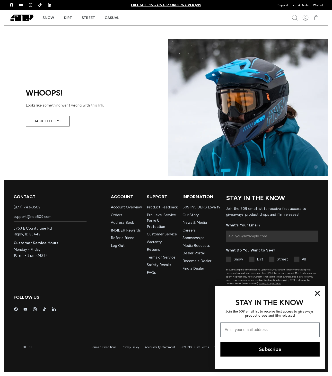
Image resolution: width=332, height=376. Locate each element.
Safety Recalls (159, 265)
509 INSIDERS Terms (195, 347)
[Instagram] (30, 4)
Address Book (122, 222)
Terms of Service (161, 257)
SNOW (48, 18)
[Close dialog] (317, 293)
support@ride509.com (33, 217)
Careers (189, 230)
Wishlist (318, 5)
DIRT (68, 18)
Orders (116, 215)
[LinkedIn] (49, 4)
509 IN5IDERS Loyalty (201, 207)
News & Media (195, 222)
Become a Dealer (197, 261)
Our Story (191, 215)
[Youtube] (21, 4)
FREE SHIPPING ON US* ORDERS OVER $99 (166, 5)
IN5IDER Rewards (126, 230)
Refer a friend (122, 238)
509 (29, 347)
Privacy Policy (130, 347)
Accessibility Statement (160, 347)
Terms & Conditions (103, 347)
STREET (88, 18)
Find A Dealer (301, 5)
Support (283, 5)
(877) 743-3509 (27, 207)
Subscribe (270, 349)
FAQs (151, 272)
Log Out (118, 245)
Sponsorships (193, 238)
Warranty (154, 242)
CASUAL (112, 18)
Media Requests (196, 245)
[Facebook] (11, 4)
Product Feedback (162, 207)
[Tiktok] (40, 4)
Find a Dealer (193, 268)
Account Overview (126, 207)
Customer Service (162, 234)
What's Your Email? (243, 225)
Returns (153, 249)
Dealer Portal (194, 253)
